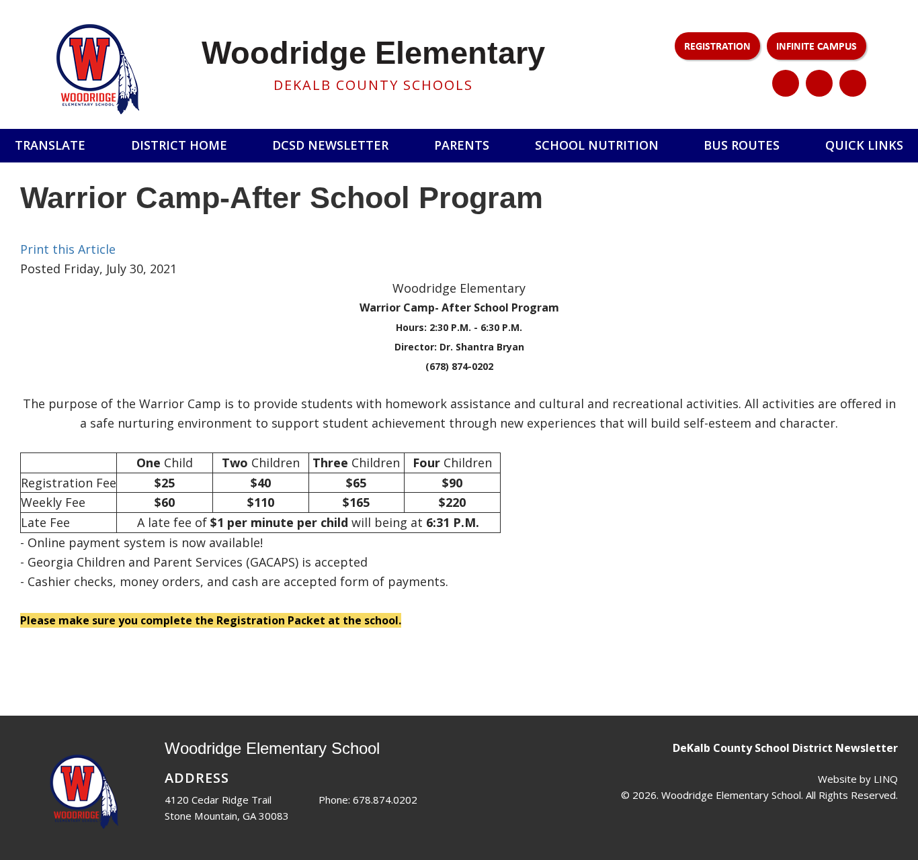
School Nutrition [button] (597, 145)
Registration (717, 45)
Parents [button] (461, 145)
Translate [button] (50, 145)
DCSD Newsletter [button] (330, 145)
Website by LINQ (858, 778)
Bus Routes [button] (742, 145)
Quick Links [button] (864, 145)
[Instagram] (819, 83)
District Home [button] (179, 145)
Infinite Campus (816, 45)
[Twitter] (785, 83)
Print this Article (68, 249)
